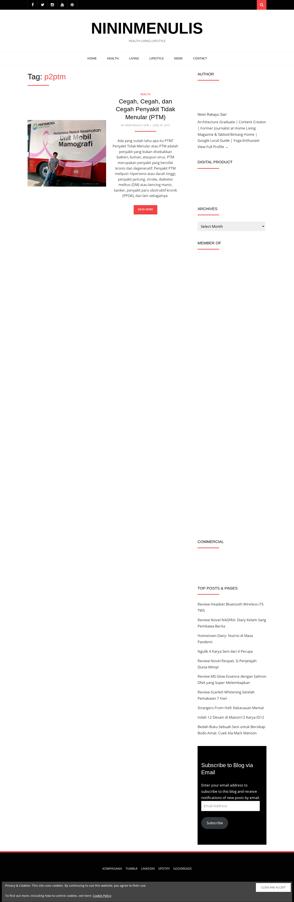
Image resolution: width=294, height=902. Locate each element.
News (178, 58)
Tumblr (131, 868)
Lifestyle (156, 58)
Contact (200, 58)
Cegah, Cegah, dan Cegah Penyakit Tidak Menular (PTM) (145, 109)
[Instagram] (52, 5)
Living (134, 58)
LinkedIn (148, 868)
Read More (145, 209)
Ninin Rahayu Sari (137, 125)
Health (113, 58)
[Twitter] (42, 5)
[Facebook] (32, 5)
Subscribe (215, 822)
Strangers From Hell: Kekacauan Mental (231, 707)
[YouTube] (62, 5)
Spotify (164, 868)
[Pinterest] (72, 5)
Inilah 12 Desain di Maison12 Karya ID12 (231, 717)
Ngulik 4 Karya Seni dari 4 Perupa (225, 651)
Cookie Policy (102, 896)
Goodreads (182, 868)
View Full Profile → (213, 146)
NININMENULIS (147, 28)
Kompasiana (112, 868)
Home (92, 58)
